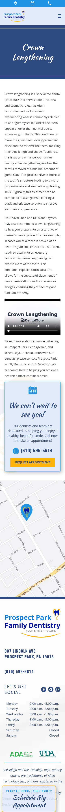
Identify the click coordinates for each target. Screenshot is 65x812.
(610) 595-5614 (37, 451)
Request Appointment (32, 462)
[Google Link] (50, 689)
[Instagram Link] (57, 689)
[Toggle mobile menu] (59, 16)
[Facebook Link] (43, 689)
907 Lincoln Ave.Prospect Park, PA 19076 (29, 654)
